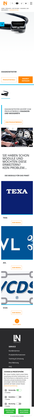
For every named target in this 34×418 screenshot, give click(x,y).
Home (2, 8)
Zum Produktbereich (13, 122)
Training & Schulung (16, 359)
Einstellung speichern (10, 411)
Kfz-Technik (15, 8)
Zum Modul (16, 223)
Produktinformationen (17, 355)
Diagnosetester (13, 10)
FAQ (10, 367)
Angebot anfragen (25, 80)
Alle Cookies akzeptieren (24, 411)
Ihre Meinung (14, 363)
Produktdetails (9, 80)
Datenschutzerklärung (10, 386)
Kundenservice (14, 351)
